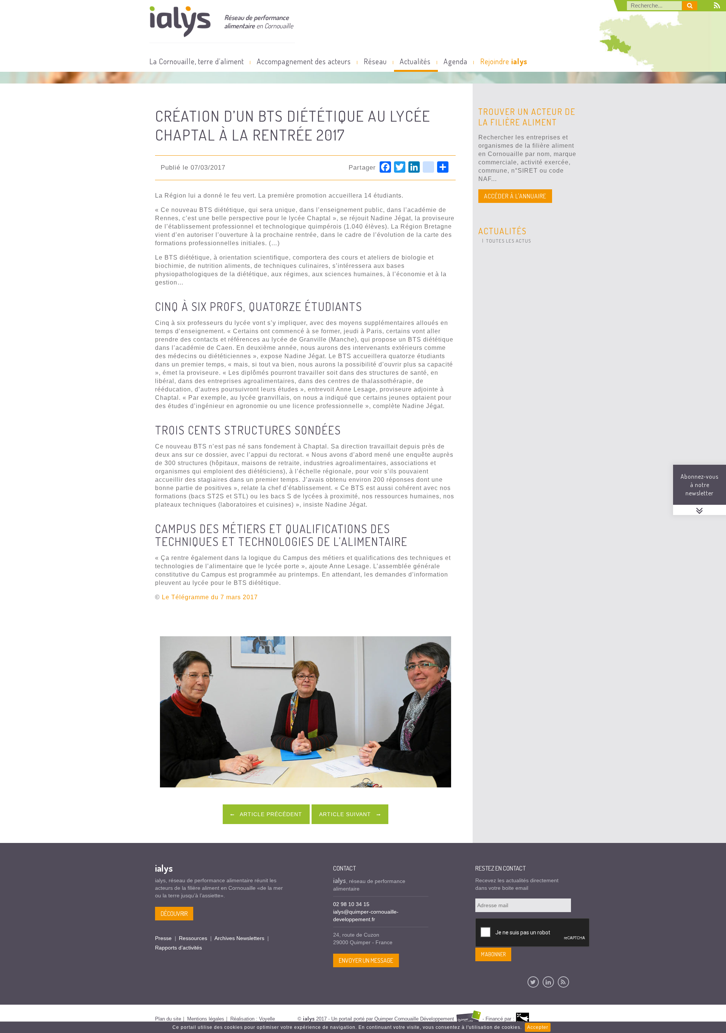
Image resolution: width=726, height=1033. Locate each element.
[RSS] (563, 982)
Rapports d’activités (178, 948)
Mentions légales (205, 1019)
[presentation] (532, 933)
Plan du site (168, 1019)
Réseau (375, 61)
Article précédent (270, 814)
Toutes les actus (508, 241)
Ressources (193, 938)
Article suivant (346, 814)
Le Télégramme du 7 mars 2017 (210, 597)
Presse (163, 938)
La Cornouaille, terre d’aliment (196, 61)
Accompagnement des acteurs (304, 61)
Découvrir (174, 913)
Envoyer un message (366, 960)
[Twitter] (533, 982)
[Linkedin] (548, 982)
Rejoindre (503, 61)
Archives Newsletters (239, 938)
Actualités (415, 61)
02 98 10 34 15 (351, 904)
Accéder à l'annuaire (515, 196)
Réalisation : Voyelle (252, 1019)
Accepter (537, 1027)
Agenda (455, 61)
